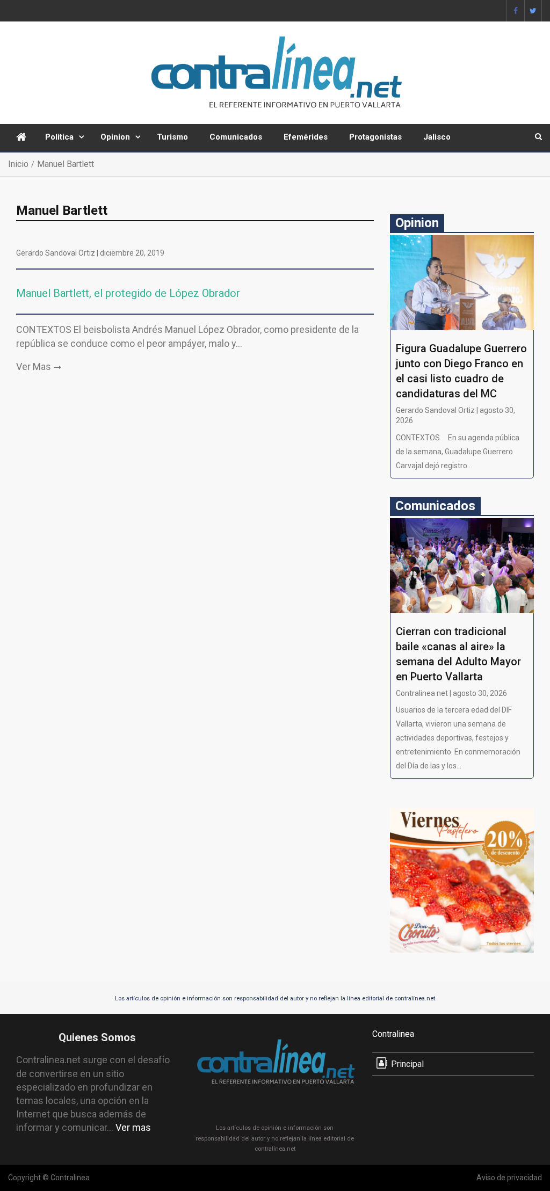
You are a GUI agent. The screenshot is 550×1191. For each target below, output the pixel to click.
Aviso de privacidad (509, 1177)
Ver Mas (33, 366)
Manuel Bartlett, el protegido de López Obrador (128, 293)
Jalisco (437, 137)
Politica (59, 137)
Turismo (172, 137)
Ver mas (133, 1127)
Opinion (115, 137)
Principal (407, 1064)
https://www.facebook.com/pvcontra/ (515, 10)
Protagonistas (375, 137)
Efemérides (306, 137)
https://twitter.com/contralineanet (533, 10)
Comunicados (235, 137)
